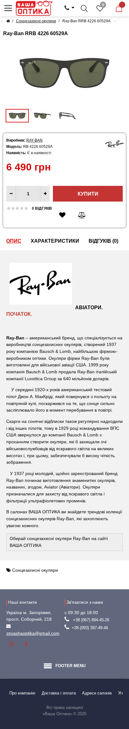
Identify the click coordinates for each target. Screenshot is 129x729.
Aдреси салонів (97, 693)
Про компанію (22, 693)
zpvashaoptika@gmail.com (32, 633)
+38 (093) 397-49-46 (90, 627)
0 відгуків (42, 208)
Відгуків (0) (103, 241)
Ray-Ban (34, 140)
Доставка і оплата (59, 693)
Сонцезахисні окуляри (35, 570)
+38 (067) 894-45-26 (91, 620)
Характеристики (55, 241)
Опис (13, 241)
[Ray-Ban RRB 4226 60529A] (64, 73)
